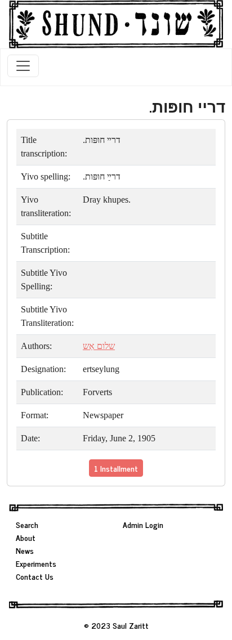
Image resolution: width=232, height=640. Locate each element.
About (25, 537)
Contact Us (34, 576)
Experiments (36, 563)
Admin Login (143, 524)
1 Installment (116, 468)
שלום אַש (99, 346)
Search (27, 524)
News (25, 550)
